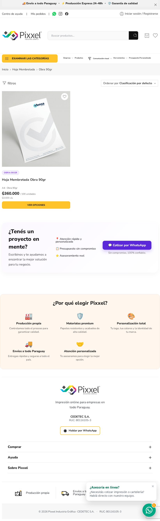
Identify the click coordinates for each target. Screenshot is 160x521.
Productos (79, 58)
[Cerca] (155, 4)
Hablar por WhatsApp (80, 430)
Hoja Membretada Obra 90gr (24, 179)
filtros (11, 83)
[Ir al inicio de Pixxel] (80, 390)
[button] (121, 491)
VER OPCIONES (36, 205)
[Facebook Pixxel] (67, 14)
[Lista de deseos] (64, 96)
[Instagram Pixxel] (60, 14)
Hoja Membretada (23, 69)
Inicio (5, 69)
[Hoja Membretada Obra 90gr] (36, 129)
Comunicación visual (101, 58)
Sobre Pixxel (18, 468)
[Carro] (147, 35)
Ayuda (13, 457)
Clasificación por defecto (135, 83)
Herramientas (119, 58)
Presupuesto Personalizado (140, 58)
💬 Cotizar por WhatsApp (127, 245)
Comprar (14, 447)
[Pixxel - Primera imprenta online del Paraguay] (22, 35)
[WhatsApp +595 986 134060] (54, 14)
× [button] (153, 486)
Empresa (66, 58)
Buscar (134, 35)
